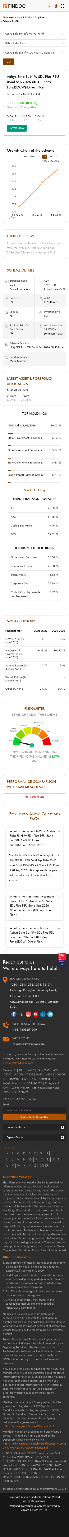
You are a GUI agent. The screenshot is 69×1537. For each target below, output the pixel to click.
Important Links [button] (16, 1127)
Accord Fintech (29, 1510)
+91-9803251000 (24, 1029)
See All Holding (34, 490)
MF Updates (39, 17)
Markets (10, 17)
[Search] (49, 6)
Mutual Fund (23, 17)
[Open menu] (63, 6)
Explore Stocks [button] (15, 1137)
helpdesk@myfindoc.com (28, 1044)
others (45, 1165)
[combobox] (5, 34)
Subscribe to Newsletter (34, 1116)
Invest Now (17, 128)
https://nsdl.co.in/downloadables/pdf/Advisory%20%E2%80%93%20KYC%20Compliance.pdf (34, 1445)
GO (9, 61)
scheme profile (11, 21)
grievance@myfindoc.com (18, 1063)
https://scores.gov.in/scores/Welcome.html (29, 1426)
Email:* (7, 1104)
